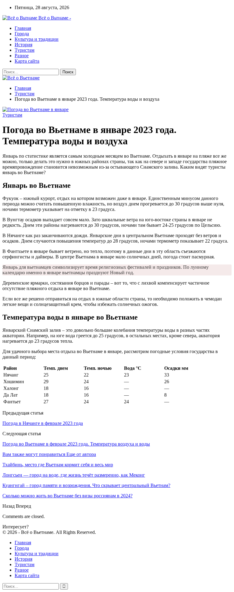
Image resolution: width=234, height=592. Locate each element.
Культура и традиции (36, 39)
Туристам (24, 50)
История (23, 44)
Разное (22, 55)
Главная (23, 28)
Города (22, 33)
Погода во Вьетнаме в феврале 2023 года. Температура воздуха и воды (76, 444)
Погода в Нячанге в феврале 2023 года (42, 423)
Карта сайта (27, 61)
